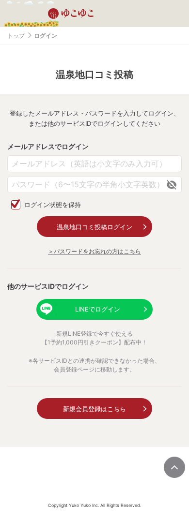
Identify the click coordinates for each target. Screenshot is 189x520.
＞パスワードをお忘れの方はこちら (94, 251)
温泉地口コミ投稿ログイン (94, 227)
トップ (16, 35)
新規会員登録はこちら (94, 409)
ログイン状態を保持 (52, 204)
